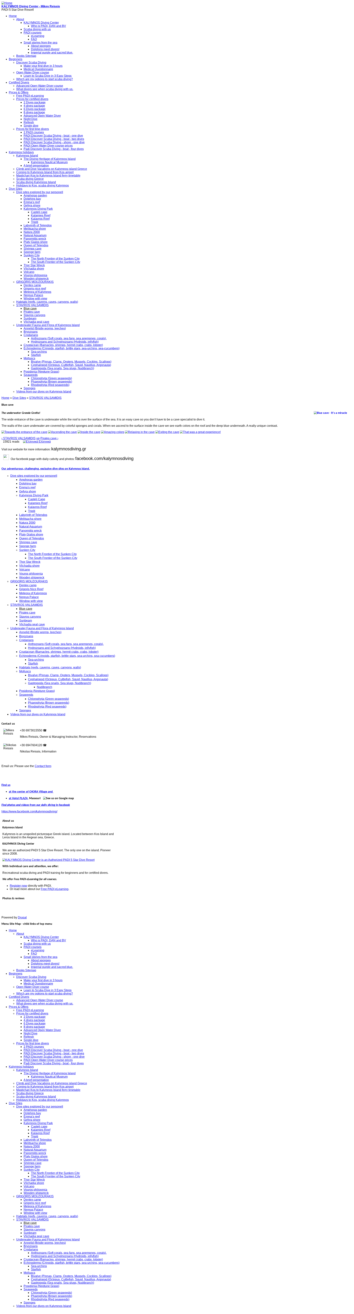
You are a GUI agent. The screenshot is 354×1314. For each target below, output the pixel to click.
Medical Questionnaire (38, 69)
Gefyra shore (32, 205)
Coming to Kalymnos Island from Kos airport (45, 172)
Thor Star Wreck (34, 265)
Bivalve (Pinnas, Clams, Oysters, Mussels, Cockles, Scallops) (71, 361)
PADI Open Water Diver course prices (48, 145)
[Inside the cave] (89, 432)
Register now (18, 885)
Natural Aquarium (35, 235)
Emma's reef (32, 202)
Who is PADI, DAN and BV (48, 26)
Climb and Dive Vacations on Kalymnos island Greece (51, 168)
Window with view (35, 298)
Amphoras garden (35, 195)
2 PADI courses (34, 132)
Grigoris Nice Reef (31, 589)
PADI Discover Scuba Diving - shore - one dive (54, 142)
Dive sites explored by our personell (39, 192)
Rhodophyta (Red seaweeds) (50, 384)
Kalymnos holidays (21, 152)
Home (13, 16)
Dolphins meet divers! (45, 49)
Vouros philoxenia (35, 275)
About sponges (41, 45)
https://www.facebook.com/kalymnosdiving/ (29, 811)
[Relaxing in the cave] (140, 432)
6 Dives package (35, 109)
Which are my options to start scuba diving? (44, 79)
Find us (5, 785)
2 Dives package (35, 102)
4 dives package (34, 105)
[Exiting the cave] (167, 432)
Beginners (15, 59)
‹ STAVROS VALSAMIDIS (18, 438)
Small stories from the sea (40, 42)
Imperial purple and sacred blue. (52, 52)
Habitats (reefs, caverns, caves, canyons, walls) (47, 301)
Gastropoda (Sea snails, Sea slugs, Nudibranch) (62, 368)
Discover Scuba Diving (31, 62)
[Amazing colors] (112, 432)
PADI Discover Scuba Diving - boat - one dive (53, 135)
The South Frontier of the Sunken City (55, 262)
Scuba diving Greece (30, 178)
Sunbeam (30, 318)
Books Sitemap (26, 55)
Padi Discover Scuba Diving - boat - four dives (54, 148)
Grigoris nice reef (35, 288)
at (10, 798)
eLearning (37, 35)
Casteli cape (39, 212)
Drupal (22, 917)
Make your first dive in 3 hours (43, 65)
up (38, 438)
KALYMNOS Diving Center (41, 22)
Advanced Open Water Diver (42, 115)
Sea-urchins (39, 351)
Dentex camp (32, 285)
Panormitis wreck (35, 238)
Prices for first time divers (32, 129)
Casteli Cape (36, 499)
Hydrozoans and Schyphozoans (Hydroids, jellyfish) (65, 341)
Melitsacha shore (35, 228)
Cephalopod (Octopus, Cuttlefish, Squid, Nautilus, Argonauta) (71, 365)
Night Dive (30, 119)
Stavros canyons (34, 315)
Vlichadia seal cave (36, 321)
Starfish (36, 355)
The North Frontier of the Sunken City (55, 258)
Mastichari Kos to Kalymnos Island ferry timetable (48, 175)
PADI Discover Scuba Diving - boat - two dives (54, 139)
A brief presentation (36, 165)
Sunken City (32, 255)
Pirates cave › (49, 438)
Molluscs (29, 358)
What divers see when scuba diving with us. (44, 89)
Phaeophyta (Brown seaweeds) (51, 381)
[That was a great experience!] (200, 432)
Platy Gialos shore (36, 242)
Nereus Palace (33, 295)
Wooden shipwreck (36, 278)
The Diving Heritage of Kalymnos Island (50, 158)
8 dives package (34, 112)
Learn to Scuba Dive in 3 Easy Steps (48, 75)
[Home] (6, 3)
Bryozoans (31, 331)
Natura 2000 (32, 232)
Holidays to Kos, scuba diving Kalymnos (42, 185)
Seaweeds (31, 375)
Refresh (29, 122)
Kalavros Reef (40, 218)
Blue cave (30, 308)
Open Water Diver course (32, 72)
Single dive (31, 125)
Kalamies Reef (40, 215)
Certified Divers (19, 82)
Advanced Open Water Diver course (39, 85)
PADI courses (32, 32)
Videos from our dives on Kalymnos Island (43, 391)
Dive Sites (15, 188)
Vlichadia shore (34, 268)
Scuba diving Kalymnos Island (36, 182)
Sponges (29, 388)
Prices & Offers (18, 92)
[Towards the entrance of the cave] (24, 432)
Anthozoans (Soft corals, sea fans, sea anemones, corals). (69, 338)
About (20, 19)
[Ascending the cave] (62, 432)
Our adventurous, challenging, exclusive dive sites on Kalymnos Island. (45, 468)
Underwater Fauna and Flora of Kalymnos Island (48, 325)
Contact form (43, 766)
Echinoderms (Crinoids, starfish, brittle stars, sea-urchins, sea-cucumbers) (71, 348)
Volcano (29, 271)
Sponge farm (32, 252)
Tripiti (34, 222)
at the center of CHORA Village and (31, 791)
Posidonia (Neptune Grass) (41, 371)
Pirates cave (32, 311)
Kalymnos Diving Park (38, 208)
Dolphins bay (32, 198)
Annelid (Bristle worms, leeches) (45, 328)
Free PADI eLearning (30, 95)
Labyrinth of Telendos (38, 225)
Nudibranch (44, 687)
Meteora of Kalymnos (37, 291)
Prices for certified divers (32, 99)
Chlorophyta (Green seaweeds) (51, 378)
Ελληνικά (44, 441)
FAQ (34, 39)
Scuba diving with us (37, 29)
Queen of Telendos (36, 245)
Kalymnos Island (27, 155)
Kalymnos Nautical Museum (49, 162)
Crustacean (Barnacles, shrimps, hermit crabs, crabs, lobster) (63, 345)
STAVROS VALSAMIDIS (32, 305)
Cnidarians (31, 335)
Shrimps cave (32, 248)
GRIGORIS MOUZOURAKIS (35, 281)
